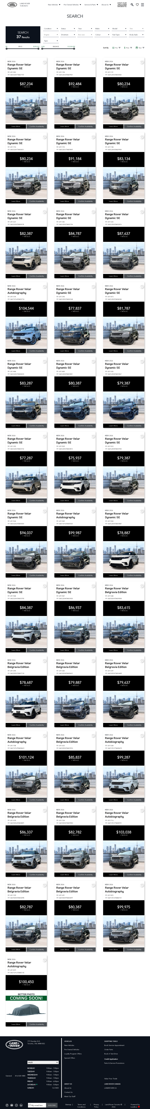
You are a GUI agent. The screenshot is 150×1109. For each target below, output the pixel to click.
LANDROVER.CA (110, 1088)
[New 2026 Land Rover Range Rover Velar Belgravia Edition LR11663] (75, 782)
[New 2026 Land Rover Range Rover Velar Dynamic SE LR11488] (26, 407)
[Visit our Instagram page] (16, 1105)
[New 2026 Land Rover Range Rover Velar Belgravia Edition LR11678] (26, 856)
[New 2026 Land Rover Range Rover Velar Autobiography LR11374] (26, 333)
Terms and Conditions (81, 1105)
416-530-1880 (20, 1076)
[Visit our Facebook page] (7, 1105)
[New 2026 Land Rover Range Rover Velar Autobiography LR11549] (75, 557)
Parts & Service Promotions (114, 1063)
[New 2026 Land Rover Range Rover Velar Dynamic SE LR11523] (123, 482)
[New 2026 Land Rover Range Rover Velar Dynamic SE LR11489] (75, 407)
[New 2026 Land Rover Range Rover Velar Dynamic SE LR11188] (123, 183)
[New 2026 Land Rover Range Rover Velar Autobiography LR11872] (123, 931)
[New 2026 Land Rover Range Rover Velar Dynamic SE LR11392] (26, 482)
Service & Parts (90, 4)
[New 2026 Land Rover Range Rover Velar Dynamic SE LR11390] (75, 333)
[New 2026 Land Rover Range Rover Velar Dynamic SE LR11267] (26, 258)
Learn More (15, 126)
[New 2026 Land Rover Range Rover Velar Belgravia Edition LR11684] (123, 632)
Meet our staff (69, 1096)
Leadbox (134, 1107)
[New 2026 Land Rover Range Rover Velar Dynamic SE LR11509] (75, 482)
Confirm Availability (37, 126)
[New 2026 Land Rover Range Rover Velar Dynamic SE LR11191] (123, 108)
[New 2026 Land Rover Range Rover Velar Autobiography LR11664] (123, 782)
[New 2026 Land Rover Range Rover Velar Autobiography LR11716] (123, 856)
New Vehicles (53, 4)
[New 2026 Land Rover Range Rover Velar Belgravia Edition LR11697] (123, 707)
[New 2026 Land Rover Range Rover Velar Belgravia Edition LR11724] (75, 856)
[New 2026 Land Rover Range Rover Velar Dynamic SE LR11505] (123, 407)
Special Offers (69, 1058)
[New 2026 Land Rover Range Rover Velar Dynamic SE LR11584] (26, 632)
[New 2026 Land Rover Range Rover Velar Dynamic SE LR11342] (75, 258)
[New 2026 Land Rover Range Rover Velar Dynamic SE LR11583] (123, 557)
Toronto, (30, 1043)
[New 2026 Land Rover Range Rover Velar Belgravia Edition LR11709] (26, 931)
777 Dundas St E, (33, 1041)
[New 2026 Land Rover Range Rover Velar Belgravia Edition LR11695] (26, 707)
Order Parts (108, 1049)
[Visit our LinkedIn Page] (21, 1105)
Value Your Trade (110, 1078)
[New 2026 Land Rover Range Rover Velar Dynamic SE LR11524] (26, 557)
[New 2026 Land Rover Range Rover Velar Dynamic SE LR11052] (26, 108)
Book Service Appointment (114, 1045)
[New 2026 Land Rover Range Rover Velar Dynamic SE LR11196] (26, 183)
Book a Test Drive (111, 1053)
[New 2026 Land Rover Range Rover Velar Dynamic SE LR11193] (75, 183)
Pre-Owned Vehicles (71, 4)
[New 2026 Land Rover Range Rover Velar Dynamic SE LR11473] (123, 333)
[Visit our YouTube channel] (11, 1105)
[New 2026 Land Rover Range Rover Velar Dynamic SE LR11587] (75, 632)
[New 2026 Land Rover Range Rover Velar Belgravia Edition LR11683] (75, 707)
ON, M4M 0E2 (39, 1043)
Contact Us (68, 1092)
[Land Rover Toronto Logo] (12, 4)
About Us (105, 4)
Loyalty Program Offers (73, 1053)
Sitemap (68, 1104)
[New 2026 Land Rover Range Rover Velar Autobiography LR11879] (26, 1006)
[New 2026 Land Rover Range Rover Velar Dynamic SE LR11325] (123, 258)
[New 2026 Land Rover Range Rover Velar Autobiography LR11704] (26, 782)
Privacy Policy (96, 1105)
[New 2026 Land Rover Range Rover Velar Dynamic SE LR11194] (75, 108)
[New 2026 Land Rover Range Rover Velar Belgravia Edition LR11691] (75, 931)
